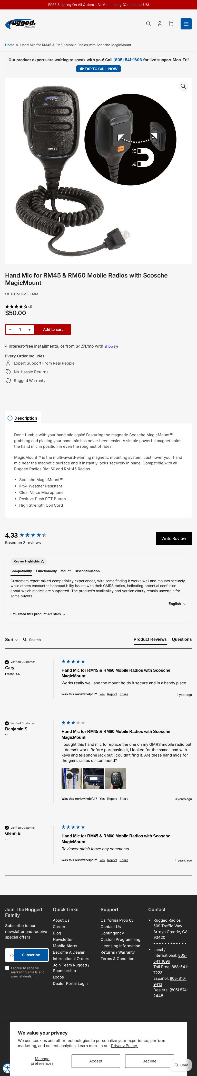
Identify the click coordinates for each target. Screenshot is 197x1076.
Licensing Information (120, 945)
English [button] (175, 604)
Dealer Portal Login (70, 983)
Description (25, 418)
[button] (98, 307)
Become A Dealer (69, 952)
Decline (149, 1061)
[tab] (150, 640)
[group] (32, 535)
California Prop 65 (117, 920)
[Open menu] (186, 23)
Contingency (112, 933)
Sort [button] (9, 639)
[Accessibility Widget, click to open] (8, 1068)
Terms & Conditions (118, 958)
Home (10, 45)
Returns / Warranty (118, 952)
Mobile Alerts (65, 945)
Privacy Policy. (124, 1045)
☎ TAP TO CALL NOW (99, 69)
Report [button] (112, 694)
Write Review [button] (173, 538)
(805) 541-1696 (127, 59)
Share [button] (124, 694)
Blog (57, 933)
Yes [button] (102, 694)
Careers (60, 926)
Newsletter (63, 939)
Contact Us (111, 926)
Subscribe (31, 955)
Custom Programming (120, 939)
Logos (58, 977)
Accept (95, 1061)
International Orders (71, 958)
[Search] (148, 23)
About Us (61, 920)
